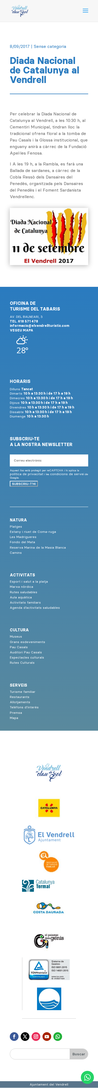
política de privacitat (26, 474)
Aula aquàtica (21, 597)
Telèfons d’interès (24, 707)
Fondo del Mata (22, 542)
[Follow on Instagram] (36, 1036)
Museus (16, 636)
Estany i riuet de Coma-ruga (33, 532)
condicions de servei (67, 474)
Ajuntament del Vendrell (49, 1084)
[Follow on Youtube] (46, 1036)
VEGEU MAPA (21, 330)
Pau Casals (19, 647)
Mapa (14, 718)
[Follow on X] (25, 1036)
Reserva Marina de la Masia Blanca (38, 547)
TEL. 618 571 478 (24, 321)
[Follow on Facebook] (14, 1036)
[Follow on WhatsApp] (57, 1036)
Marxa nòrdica (21, 587)
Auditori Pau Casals (26, 652)
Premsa (16, 713)
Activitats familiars (25, 602)
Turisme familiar (22, 692)
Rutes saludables (23, 592)
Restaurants (19, 697)
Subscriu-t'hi (24, 484)
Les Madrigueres (23, 537)
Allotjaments (20, 702)
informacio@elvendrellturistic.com (39, 326)
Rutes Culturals (22, 662)
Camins (16, 553)
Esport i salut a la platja (29, 581)
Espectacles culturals (27, 657)
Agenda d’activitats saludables (35, 608)
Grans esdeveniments (27, 642)
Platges (16, 526)
